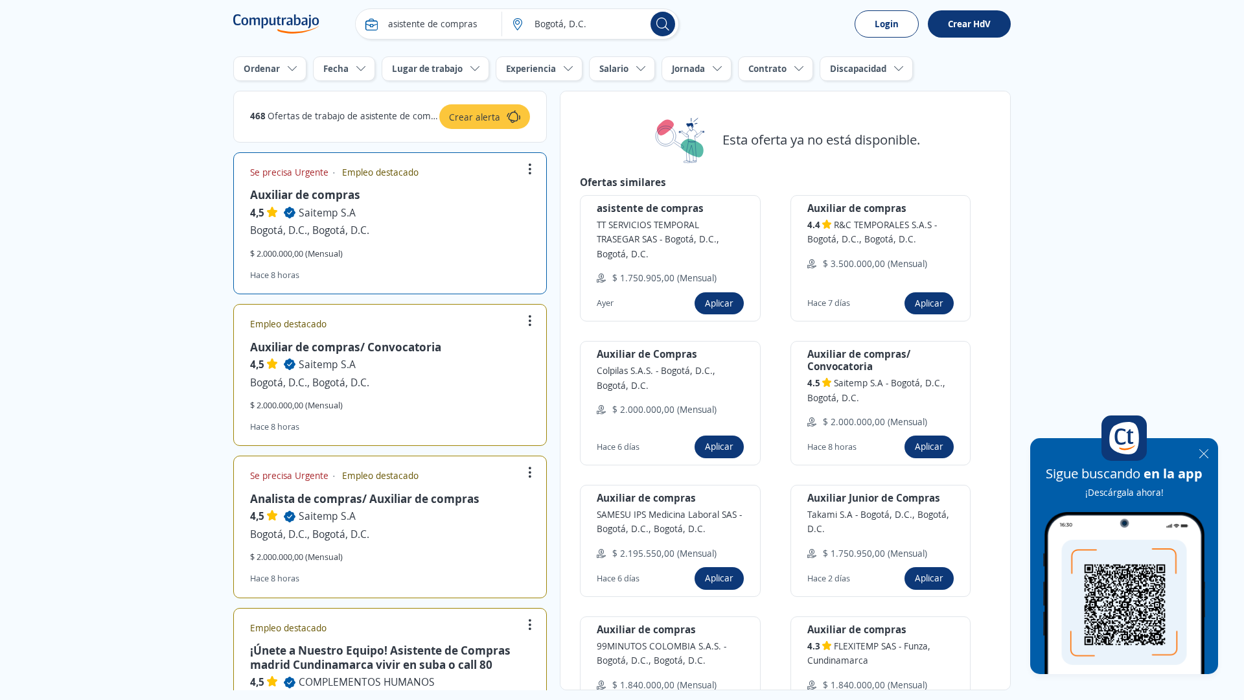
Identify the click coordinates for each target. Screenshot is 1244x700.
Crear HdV (969, 24)
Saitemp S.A (327, 212)
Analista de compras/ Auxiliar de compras (364, 498)
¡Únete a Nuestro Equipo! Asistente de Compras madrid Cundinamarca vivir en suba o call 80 (380, 657)
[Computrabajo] (276, 24)
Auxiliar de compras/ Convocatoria (345, 347)
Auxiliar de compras (305, 194)
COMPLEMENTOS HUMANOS (367, 682)
